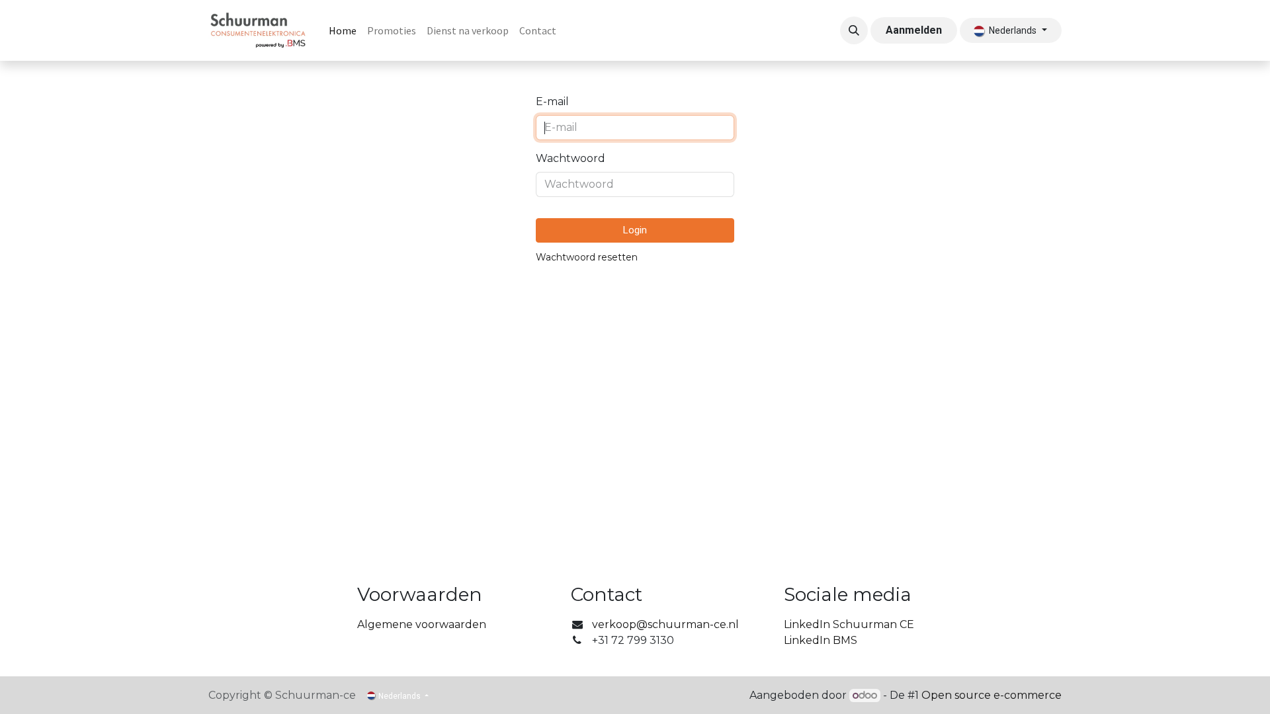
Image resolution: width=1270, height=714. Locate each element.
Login (635, 230)
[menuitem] (342, 30)
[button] (854, 30)
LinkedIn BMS (820, 640)
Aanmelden (914, 30)
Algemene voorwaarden (421, 624)
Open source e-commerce (991, 695)
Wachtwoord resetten (587, 257)
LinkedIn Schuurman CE (849, 624)
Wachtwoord (570, 158)
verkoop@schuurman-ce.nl (665, 624)
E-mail (552, 101)
